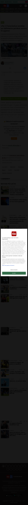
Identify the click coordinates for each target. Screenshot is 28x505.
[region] (14, 252)
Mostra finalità (14, 269)
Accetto (14, 273)
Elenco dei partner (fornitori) (8, 265)
